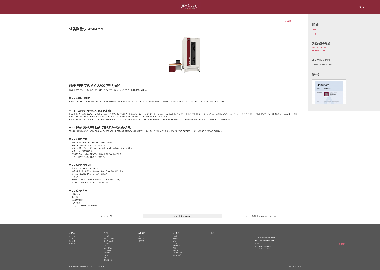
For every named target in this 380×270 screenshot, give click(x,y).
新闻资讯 (72, 238)
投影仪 (106, 255)
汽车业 (175, 236)
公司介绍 (72, 236)
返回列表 (288, 21)
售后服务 (141, 236)
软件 (105, 257)
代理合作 (72, 243)
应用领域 (176, 233)
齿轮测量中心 (108, 260)
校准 (174, 241)
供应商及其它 (177, 255)
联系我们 (72, 241)
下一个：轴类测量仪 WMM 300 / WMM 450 (261, 216)
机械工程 (175, 250)
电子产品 (175, 238)
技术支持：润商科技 (295, 266)
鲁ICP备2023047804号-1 (98, 266)
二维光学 (106, 245)
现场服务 (141, 238)
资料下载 (141, 241)
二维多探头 (107, 250)
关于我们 (72, 233)
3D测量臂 (107, 236)
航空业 (175, 243)
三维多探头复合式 (109, 238)
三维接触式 (107, 243)
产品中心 (107, 233)
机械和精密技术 (178, 245)
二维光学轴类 (108, 248)
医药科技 (175, 248)
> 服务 (314, 30)
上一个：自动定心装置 (104, 216)
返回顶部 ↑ (342, 244)
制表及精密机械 (178, 253)
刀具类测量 (107, 253)
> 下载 (314, 34)
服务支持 (141, 233)
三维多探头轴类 (108, 241)
